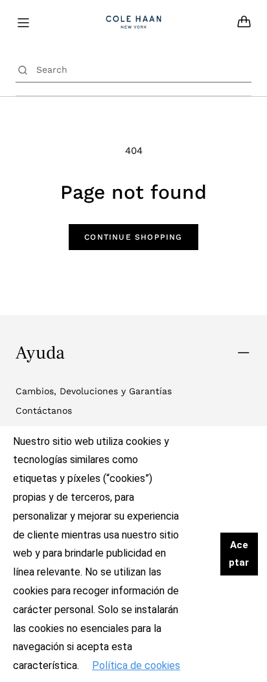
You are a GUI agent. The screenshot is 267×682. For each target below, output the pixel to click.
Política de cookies (136, 665)
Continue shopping (133, 237)
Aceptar (239, 553)
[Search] (23, 69)
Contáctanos (44, 410)
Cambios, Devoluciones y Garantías (94, 391)
